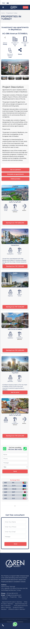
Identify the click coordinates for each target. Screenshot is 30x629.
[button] (4, 67)
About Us (5, 597)
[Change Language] (7, 3)
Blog (19, 597)
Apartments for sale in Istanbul (12, 602)
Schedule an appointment (15, 174)
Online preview (15, 179)
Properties (13, 597)
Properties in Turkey (11, 13)
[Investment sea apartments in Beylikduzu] (15, 67)
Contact (4, 599)
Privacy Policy (10, 621)
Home (3, 13)
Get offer (25, 7)
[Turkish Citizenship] (26, 188)
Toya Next (15, 372)
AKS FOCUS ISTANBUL (15, 329)
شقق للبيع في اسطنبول (15, 202)
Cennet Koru (15, 245)
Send (15, 471)
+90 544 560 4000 (15, 449)
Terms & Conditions (19, 621)
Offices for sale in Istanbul (16, 609)
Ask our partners (15, 169)
